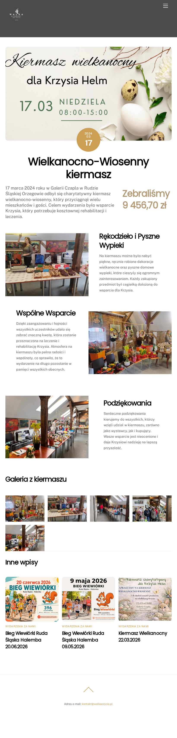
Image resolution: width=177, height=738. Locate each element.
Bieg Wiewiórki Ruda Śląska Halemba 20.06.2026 (26, 640)
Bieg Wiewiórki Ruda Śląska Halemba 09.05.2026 (83, 640)
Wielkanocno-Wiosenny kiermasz (88, 168)
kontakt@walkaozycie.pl (97, 704)
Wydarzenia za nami (20, 626)
